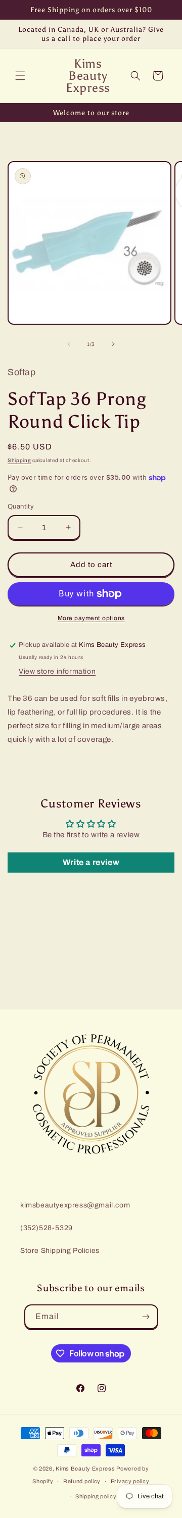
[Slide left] (69, 344)
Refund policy (82, 1481)
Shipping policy (96, 1496)
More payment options (91, 618)
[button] (20, 76)
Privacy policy (130, 1481)
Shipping (19, 460)
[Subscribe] (146, 1316)
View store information (57, 671)
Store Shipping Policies (60, 1250)
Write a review (91, 862)
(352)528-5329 (46, 1228)
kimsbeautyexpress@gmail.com (75, 1205)
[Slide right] (113, 344)
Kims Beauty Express (85, 1468)
